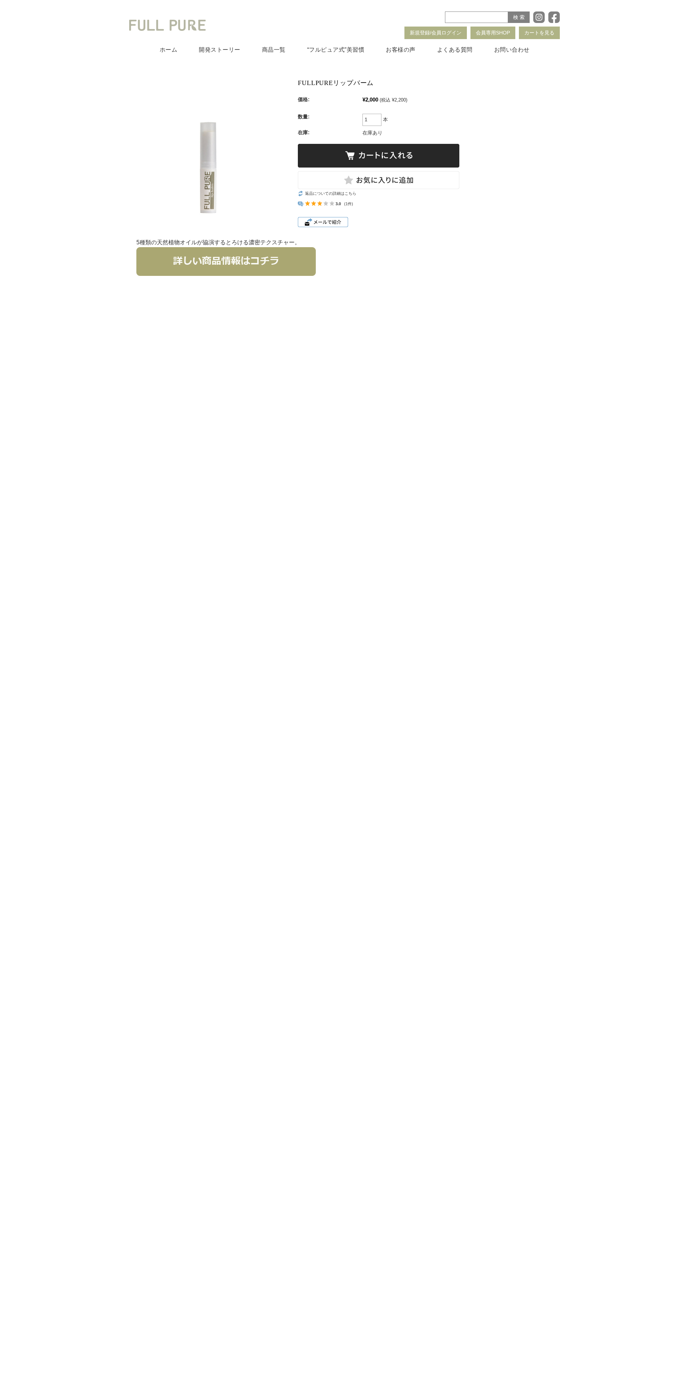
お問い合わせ (512, 50)
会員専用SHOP (493, 33)
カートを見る (539, 33)
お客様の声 (401, 50)
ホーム (169, 50)
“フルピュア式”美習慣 (336, 50)
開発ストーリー (219, 50)
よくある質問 (455, 50)
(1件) (348, 204)
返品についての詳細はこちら (330, 193)
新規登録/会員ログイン (435, 33)
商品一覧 (274, 50)
